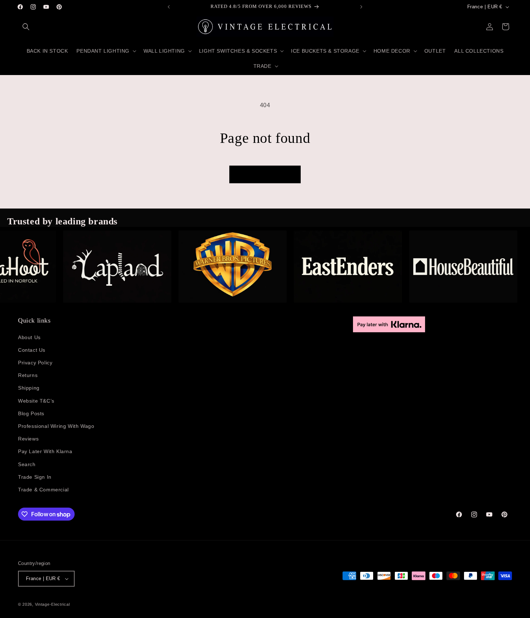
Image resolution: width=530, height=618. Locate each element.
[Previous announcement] (169, 7)
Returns (27, 375)
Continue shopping (265, 174)
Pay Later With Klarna (45, 451)
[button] (26, 27)
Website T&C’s (36, 401)
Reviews (28, 439)
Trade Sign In (35, 477)
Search (27, 464)
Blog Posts (31, 413)
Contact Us (31, 350)
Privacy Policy (35, 362)
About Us (29, 337)
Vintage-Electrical (52, 604)
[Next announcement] (361, 7)
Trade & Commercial (43, 489)
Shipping (29, 388)
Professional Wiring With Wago (56, 426)
